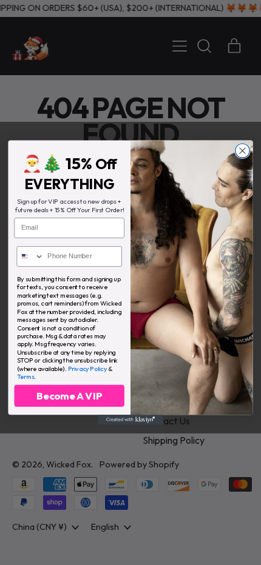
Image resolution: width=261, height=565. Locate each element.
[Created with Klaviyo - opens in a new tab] (130, 419)
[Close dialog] (243, 151)
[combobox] (30, 256)
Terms (26, 376)
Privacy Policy (87, 368)
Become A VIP (69, 396)
